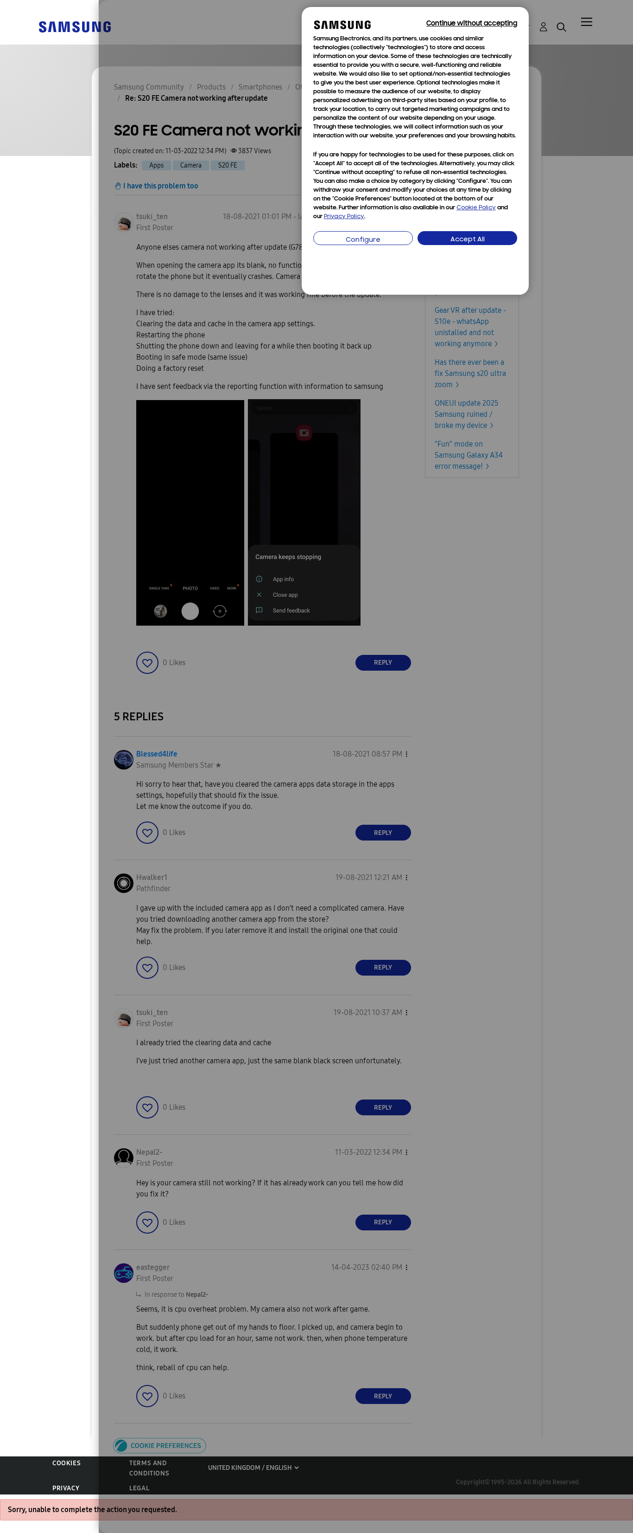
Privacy (65, 1488)
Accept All (467, 239)
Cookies (66, 1463)
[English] (74, 26)
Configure (363, 240)
